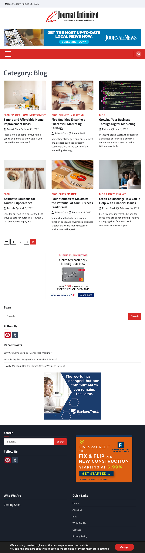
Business (64, 115)
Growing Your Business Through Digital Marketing (117, 121)
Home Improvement (34, 115)
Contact (76, 530)
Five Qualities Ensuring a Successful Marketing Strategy (68, 123)
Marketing (77, 115)
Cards (62, 194)
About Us (77, 510)
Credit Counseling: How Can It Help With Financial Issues (119, 200)
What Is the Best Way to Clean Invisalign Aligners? (30, 359)
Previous (6, 242)
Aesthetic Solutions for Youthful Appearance (19, 200)
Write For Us (79, 523)
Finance (15, 115)
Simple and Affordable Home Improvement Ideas (24, 121)
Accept (124, 547)
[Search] (138, 54)
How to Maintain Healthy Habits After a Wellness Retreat (34, 366)
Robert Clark (13, 129)
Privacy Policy (79, 536)
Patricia (106, 129)
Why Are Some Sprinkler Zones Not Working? (28, 353)
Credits (110, 194)
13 (26, 241)
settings (104, 549)
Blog (7, 115)
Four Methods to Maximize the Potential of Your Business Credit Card (72, 203)
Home (75, 503)
